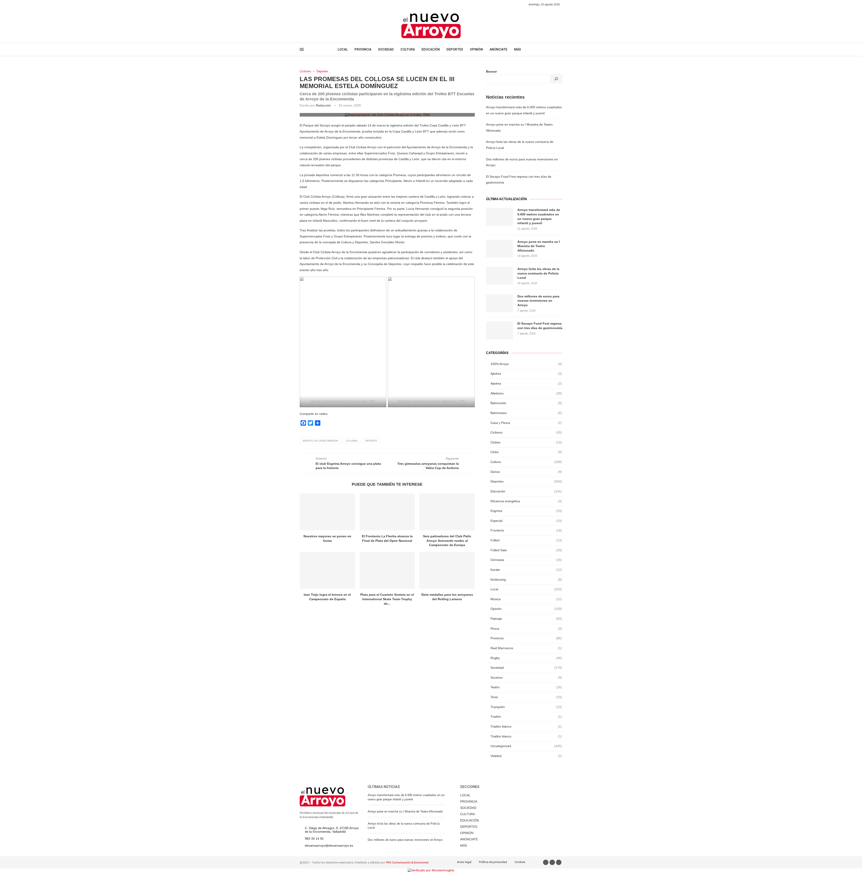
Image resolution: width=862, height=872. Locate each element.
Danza (526, 472)
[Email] (316, 4)
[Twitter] (306, 4)
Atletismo (526, 393)
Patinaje (526, 618)
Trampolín (526, 707)
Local (526, 589)
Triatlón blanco (526, 726)
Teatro (526, 687)
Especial (526, 520)
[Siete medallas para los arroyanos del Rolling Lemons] (447, 570)
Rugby (526, 658)
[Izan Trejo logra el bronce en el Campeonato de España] (327, 570)
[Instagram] (311, 4)
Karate (526, 569)
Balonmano (526, 413)
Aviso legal (464, 862)
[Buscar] (556, 78)
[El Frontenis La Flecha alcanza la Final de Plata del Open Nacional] (387, 512)
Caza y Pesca (526, 423)
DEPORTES (454, 49)
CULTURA (407, 49)
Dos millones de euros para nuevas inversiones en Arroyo (538, 300)
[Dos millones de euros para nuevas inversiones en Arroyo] (499, 303)
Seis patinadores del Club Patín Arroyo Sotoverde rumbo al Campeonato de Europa (447, 540)
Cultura (526, 462)
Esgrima (526, 511)
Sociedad (526, 667)
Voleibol (526, 756)
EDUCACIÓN (431, 49)
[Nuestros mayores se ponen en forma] (327, 512)
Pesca (526, 628)
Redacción (323, 105)
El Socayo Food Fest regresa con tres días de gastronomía (539, 326)
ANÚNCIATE (498, 49)
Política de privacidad (493, 862)
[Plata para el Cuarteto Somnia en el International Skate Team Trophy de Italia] (387, 570)
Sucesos (526, 677)
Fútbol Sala (526, 550)
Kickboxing (526, 579)
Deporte (371, 440)
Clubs (526, 452)
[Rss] (321, 4)
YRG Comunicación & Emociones (407, 862)
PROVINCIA (362, 49)
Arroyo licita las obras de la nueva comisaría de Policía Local (538, 273)
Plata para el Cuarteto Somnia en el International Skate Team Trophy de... (387, 599)
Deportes (322, 71)
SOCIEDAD (386, 49)
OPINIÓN (476, 49)
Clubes (526, 442)
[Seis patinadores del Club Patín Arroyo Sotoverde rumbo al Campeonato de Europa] (447, 512)
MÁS (517, 49)
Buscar (491, 71)
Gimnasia (526, 560)
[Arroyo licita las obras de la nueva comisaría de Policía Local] (499, 276)
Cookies (520, 862)
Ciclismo (305, 71)
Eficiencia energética (526, 501)
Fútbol (526, 540)
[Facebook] (301, 4)
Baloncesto (526, 403)
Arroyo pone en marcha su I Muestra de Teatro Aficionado (538, 246)
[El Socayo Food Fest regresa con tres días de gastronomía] (499, 330)
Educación (526, 491)
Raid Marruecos (526, 648)
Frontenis (526, 530)
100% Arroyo (526, 364)
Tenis (526, 697)
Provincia (526, 638)
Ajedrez (526, 373)
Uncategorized (526, 746)
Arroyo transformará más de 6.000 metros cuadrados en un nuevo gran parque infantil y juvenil (538, 216)
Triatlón (526, 716)
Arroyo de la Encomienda (320, 440)
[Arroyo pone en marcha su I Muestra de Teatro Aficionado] (499, 249)
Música (526, 599)
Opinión (526, 609)
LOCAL (343, 49)
